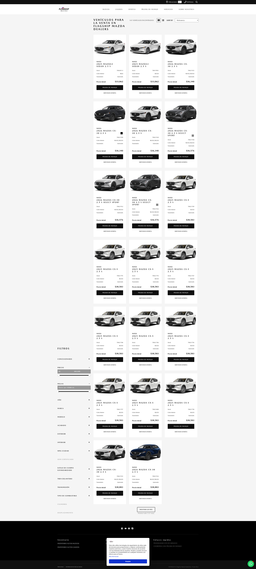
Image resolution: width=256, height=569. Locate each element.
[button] (197, 2)
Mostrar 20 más (146, 509)
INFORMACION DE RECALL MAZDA (74, 566)
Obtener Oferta (110, 93)
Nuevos (106, 9)
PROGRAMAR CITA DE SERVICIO (165, 543)
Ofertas (132, 9)
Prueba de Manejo (150, 9)
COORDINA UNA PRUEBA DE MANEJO (168, 546)
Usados (118, 9)
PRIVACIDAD (61, 566)
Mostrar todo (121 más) (146, 513)
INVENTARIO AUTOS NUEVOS (68, 543)
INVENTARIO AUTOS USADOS (68, 547)
